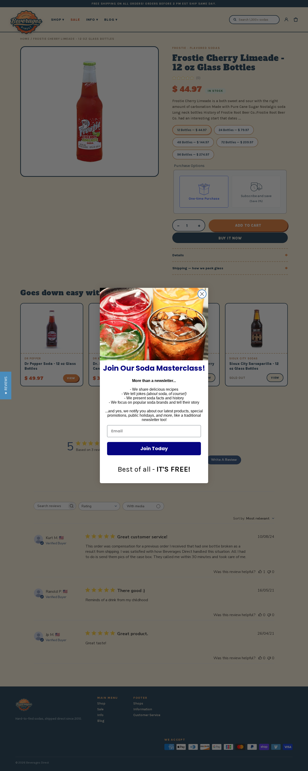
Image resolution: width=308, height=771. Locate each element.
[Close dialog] (202, 294)
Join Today (154, 448)
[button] (5, 385)
